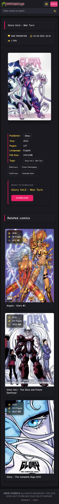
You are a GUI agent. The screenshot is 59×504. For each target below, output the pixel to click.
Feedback (25, 500)
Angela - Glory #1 (16, 305)
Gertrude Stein (28, 173)
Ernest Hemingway (29, 167)
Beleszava (13, 167)
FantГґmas (13, 173)
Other (27, 136)
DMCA (35, 500)
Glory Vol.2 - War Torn (33, 161)
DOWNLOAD (22, 198)
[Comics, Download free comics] (17, 4)
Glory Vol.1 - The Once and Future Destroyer (24, 391)
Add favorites (19, 36)
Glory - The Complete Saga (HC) (24, 477)
